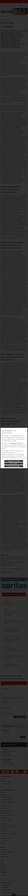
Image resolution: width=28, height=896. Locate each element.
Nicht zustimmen (14, 463)
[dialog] (14, 448)
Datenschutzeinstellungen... (13, 466)
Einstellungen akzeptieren (14, 461)
